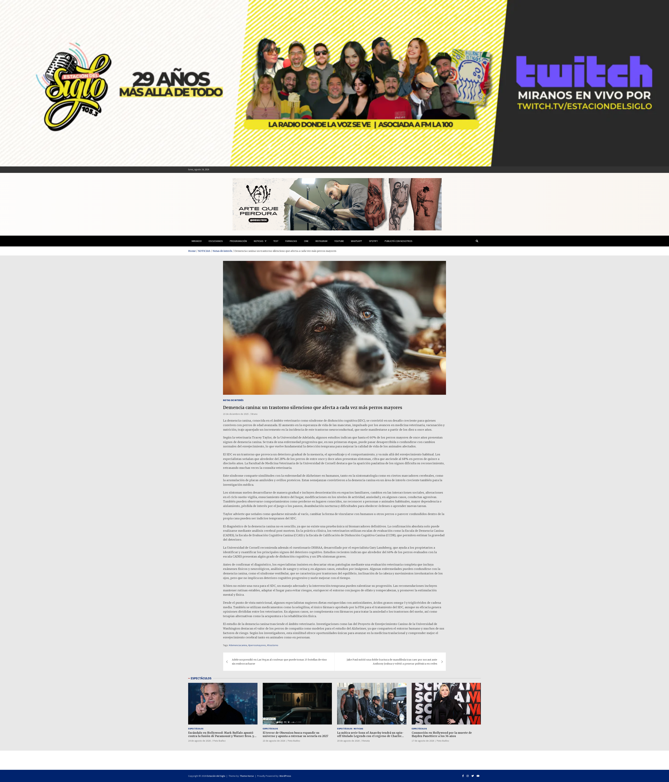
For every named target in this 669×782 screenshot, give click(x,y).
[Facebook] (463, 776)
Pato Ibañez (219, 740)
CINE (306, 241)
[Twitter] (472, 776)
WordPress (285, 775)
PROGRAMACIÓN (238, 241)
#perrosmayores (257, 645)
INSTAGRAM (321, 241)
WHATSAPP (356, 241)
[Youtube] (478, 776)
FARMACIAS (291, 241)
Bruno (254, 413)
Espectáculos (195, 728)
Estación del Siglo (216, 775)
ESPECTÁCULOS (201, 678)
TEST (275, 241)
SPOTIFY (373, 241)
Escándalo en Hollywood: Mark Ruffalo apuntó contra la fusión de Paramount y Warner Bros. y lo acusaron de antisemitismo (221, 736)
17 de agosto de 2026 (423, 740)
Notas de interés (233, 400)
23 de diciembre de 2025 (236, 413)
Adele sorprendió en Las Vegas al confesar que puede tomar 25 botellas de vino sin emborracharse (279, 661)
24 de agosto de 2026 (199, 740)
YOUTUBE (339, 241)
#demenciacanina (238, 645)
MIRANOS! (197, 241)
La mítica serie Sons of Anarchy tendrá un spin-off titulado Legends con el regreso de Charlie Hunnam (370, 736)
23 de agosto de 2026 (274, 740)
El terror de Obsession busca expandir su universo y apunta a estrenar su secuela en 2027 (295, 734)
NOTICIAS (258, 241)
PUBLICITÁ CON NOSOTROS (398, 241)
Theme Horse (247, 775)
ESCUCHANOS (216, 241)
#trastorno (272, 645)
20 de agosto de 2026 (348, 740)
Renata (366, 740)
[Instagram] (467, 776)
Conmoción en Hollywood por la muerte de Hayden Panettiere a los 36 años (442, 734)
